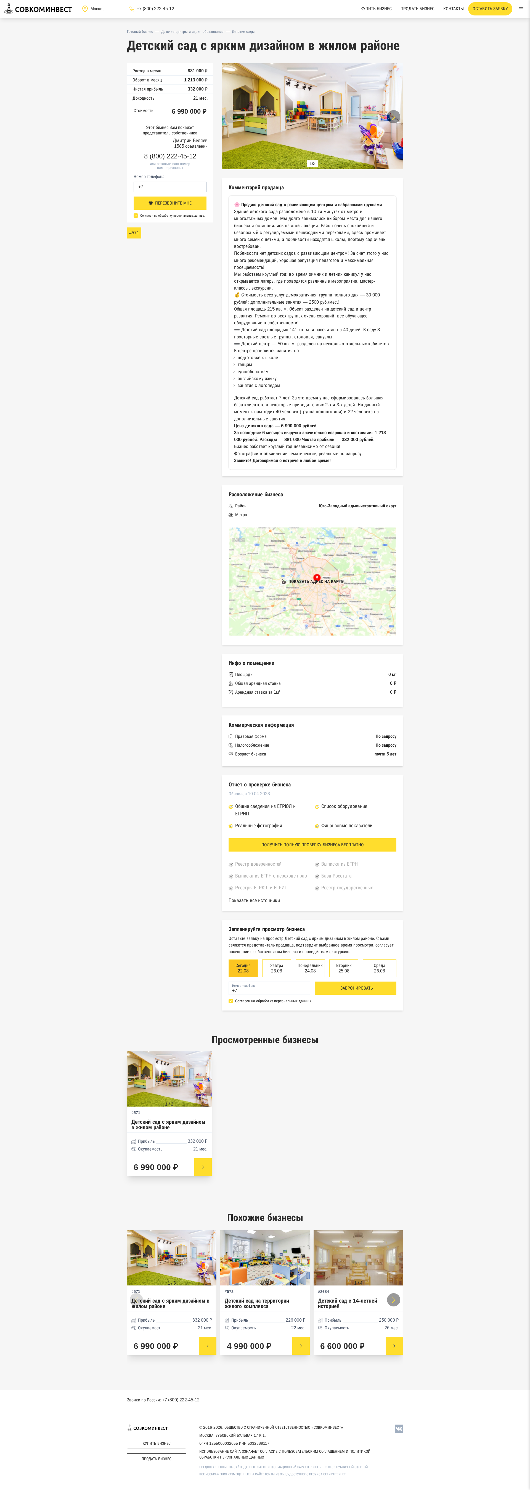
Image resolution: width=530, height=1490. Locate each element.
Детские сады (243, 31)
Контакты (453, 8)
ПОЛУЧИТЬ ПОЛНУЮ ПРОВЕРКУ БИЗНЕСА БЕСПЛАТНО (312, 844)
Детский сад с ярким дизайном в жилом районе (168, 1124)
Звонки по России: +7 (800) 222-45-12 (163, 1400)
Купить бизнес (376, 8)
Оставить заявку (490, 8)
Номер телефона (149, 176)
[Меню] (521, 9)
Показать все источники (254, 900)
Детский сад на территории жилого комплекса (257, 1303)
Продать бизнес (417, 8)
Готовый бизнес (140, 31)
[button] (393, 116)
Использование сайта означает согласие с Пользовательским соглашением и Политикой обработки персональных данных (284, 1454)
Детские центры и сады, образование (192, 31)
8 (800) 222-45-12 (170, 156)
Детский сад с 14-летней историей (347, 1303)
